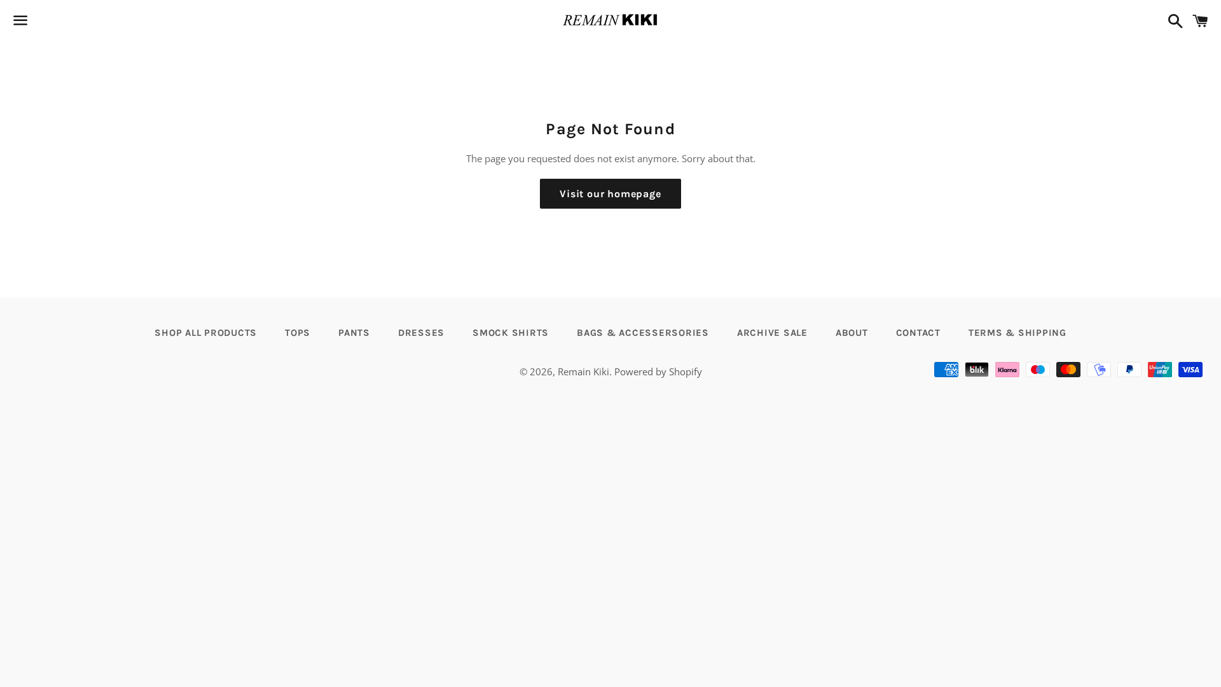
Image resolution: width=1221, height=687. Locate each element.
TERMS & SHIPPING (1017, 332)
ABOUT (852, 332)
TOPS (297, 332)
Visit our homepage (610, 194)
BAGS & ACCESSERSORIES (643, 332)
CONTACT (918, 332)
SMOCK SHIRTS (511, 332)
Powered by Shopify (658, 371)
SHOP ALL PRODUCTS (206, 332)
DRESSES (421, 332)
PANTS (354, 332)
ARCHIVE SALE (772, 332)
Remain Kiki (583, 371)
